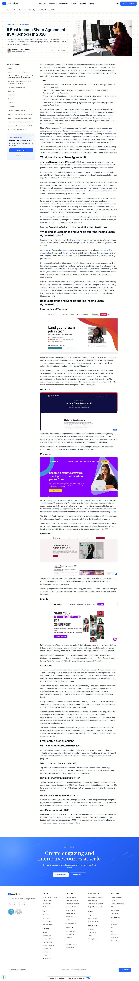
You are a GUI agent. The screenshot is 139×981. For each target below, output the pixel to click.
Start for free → (21, 155)
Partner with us (70, 916)
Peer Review (47, 915)
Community (46, 918)
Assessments (47, 903)
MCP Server (114, 934)
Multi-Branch (47, 948)
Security (82, 3)
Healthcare (69, 937)
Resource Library (48, 939)
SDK (112, 928)
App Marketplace (116, 941)
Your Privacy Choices (76, 978)
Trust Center (92, 932)
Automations (47, 935)
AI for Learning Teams (50, 897)
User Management (49, 945)
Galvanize (11, 91)
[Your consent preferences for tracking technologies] (3, 977)
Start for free (77, 875)
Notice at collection (56, 978)
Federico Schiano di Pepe (21, 49)
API (112, 921)
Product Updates (116, 897)
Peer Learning (92, 900)
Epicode (10, 102)
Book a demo (21, 150)
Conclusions (12, 106)
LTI (112, 931)
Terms (90, 935)
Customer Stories (93, 921)
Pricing (91, 3)
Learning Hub (92, 918)
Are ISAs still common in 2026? (17, 129)
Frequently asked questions (16, 110)
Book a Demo (125, 969)
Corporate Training (72, 900)
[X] (14, 904)
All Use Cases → (71, 923)
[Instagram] (24, 904)
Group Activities (48, 924)
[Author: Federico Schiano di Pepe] (9, 50)
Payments (46, 952)
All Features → (47, 958)
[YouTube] (19, 904)
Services (68, 920)
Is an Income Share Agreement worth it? (20, 126)
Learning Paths (47, 942)
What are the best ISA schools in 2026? (19, 118)
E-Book (113, 907)
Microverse (11, 95)
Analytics (46, 932)
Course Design (47, 900)
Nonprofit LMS (70, 934)
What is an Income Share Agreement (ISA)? (20, 114)
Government (69, 941)
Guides (113, 900)
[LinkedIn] (9, 904)
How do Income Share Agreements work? (20, 122)
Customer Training (71, 907)
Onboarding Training (72, 903)
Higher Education (71, 931)
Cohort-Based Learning (95, 897)
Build (73, 3)
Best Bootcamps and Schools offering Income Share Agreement (19, 82)
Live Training (47, 921)
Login (117, 3)
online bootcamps (82, 240)
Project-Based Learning (95, 907)
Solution (52, 3)
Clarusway (11, 99)
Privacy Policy (92, 939)
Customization (47, 907)
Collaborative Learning (95, 903)
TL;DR (10, 68)
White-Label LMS (71, 913)
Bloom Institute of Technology (17, 87)
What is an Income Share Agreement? (19, 72)
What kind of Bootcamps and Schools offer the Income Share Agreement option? (21, 76)
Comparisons (115, 910)
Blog (15, 10)
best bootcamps (65, 250)
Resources (63, 3)
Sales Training (70, 910)
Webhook (114, 924)
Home (8, 10)
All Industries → (70, 947)
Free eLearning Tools (117, 903)
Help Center (115, 913)
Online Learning (71, 897)
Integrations (114, 937)
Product (42, 3)
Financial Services (71, 944)
